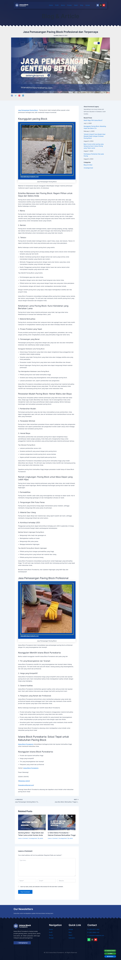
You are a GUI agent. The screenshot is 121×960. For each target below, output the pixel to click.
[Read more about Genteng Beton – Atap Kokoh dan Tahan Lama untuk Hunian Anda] (32, 822)
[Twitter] (15, 95)
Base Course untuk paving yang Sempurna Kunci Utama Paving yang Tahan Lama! (93, 146)
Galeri (76, 5)
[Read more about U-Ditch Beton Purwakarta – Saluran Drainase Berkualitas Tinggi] (61, 822)
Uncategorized (33, 838)
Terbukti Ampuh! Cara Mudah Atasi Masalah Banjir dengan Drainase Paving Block (94, 136)
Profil (57, 5)
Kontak (88, 5)
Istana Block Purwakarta (25, 744)
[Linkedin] (23, 95)
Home (51, 5)
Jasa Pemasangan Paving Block (28, 110)
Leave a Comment (23, 838)
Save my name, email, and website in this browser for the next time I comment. (41, 886)
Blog (81, 5)
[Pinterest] (19, 95)
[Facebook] (12, 95)
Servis (63, 5)
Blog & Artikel (88, 165)
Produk (69, 5)
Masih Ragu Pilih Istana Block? (93, 120)
